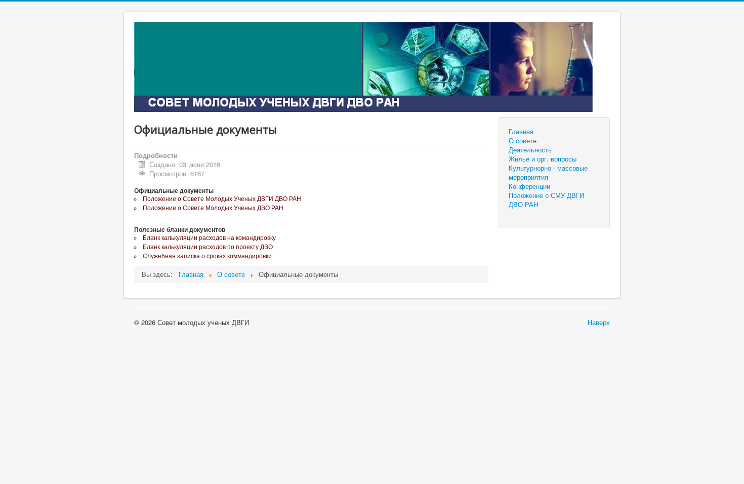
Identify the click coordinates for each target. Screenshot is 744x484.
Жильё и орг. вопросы (542, 159)
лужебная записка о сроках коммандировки (209, 256)
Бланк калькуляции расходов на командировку (209, 237)
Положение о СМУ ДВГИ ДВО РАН (546, 200)
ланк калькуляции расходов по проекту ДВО (210, 247)
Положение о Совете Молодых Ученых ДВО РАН (213, 208)
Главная (521, 131)
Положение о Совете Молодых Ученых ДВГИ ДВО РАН (222, 199)
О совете (522, 140)
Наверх (599, 322)
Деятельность (530, 149)
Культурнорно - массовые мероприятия (548, 173)
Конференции (529, 186)
